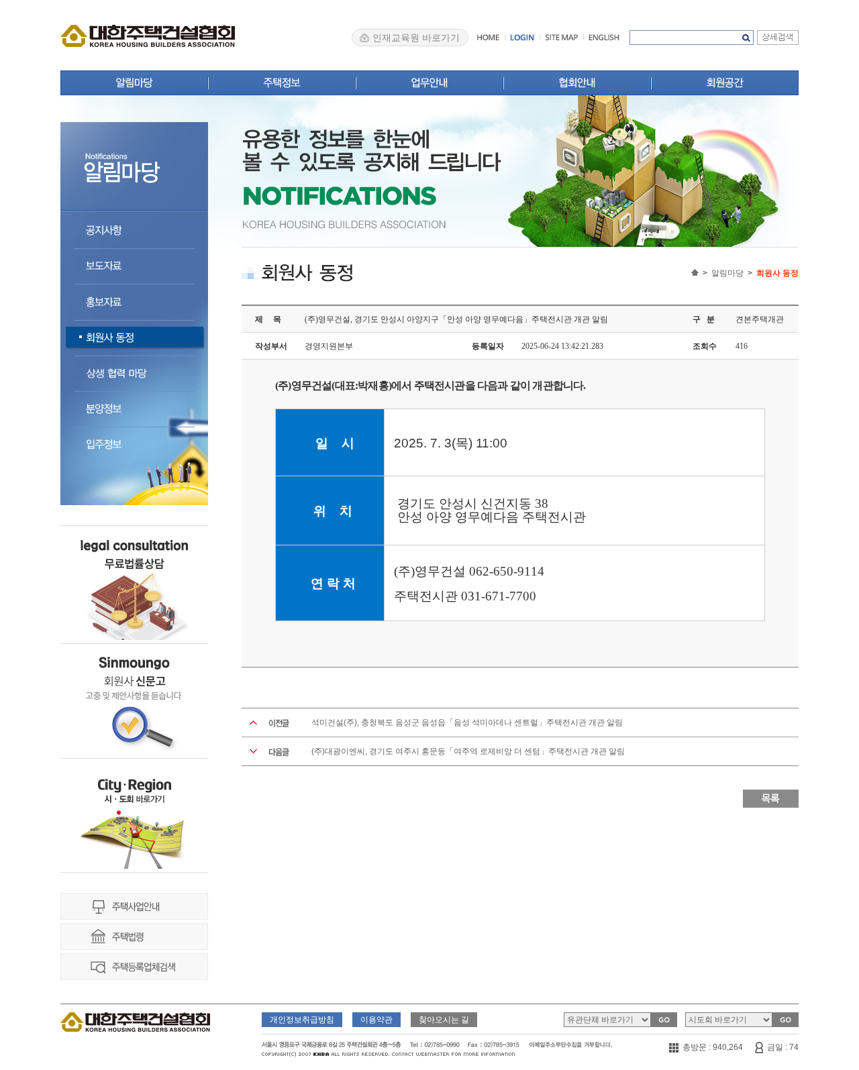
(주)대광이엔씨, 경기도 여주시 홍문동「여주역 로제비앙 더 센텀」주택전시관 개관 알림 (468, 751)
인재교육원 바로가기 (416, 37)
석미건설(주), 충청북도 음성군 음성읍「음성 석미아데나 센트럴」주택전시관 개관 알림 (467, 722)
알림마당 (727, 273)
